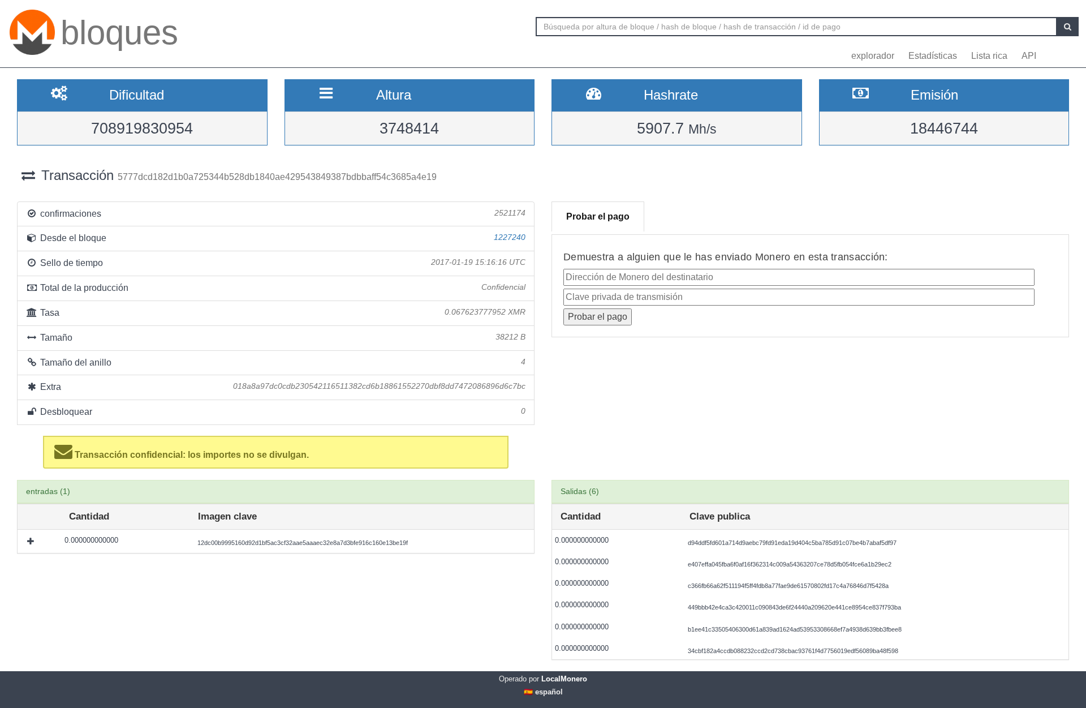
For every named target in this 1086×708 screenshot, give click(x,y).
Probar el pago (598, 216)
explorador (872, 56)
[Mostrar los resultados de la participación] (31, 541)
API (1029, 56)
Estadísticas (932, 56)
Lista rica (989, 56)
